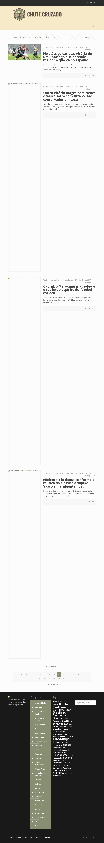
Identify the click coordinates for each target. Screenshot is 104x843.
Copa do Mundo (41, 737)
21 (59, 679)
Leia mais (90, 75)
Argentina (56, 702)
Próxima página (50, 684)
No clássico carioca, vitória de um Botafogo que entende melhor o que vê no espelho (67, 56)
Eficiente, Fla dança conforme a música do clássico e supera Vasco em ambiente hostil (68, 483)
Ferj (67, 737)
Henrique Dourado (60, 750)
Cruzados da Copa (41, 741)
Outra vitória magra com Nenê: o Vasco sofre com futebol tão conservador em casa (69, 96)
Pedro (63, 763)
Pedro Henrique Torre (64, 47)
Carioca (65, 718)
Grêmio (56, 747)
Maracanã (66, 757)
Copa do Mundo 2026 (63, 722)
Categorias (26, 37)
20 (54, 679)
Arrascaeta (64, 701)
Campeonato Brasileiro (39, 713)
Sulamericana (40, 813)
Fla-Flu (71, 737)
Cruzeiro (56, 732)
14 (78, 674)
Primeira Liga (39, 801)
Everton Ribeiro (59, 736)
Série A (37, 809)
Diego (62, 731)
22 (64, 679)
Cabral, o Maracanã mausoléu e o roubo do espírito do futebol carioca (69, 289)
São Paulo (63, 768)
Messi (55, 760)
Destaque (38, 746)
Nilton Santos (62, 760)
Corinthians (67, 726)
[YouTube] (94, 3)
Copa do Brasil (40, 733)
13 (73, 674)
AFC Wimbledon (41, 703)
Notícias (38, 784)
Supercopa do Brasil (42, 817)
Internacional (61, 752)
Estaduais (38, 750)
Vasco (37, 826)
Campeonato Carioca (39, 719)
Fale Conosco (13, 3)
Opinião (37, 788)
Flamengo (38, 754)
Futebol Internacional (39, 763)
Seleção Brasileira (41, 805)
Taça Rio (64, 770)
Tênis (36, 822)
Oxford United (40, 792)
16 (87, 674)
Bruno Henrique (59, 707)
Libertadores (60, 755)
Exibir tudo (90, 37)
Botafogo (38, 707)
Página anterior (53, 666)
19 (49, 679)
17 (40, 679)
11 (64, 674)
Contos (37, 729)
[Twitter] (91, 3)
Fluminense (39, 758)
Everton (65, 734)
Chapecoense (40, 725)
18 (45, 679)
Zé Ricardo (57, 776)
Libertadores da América (40, 774)
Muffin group (45, 837)
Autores (50, 37)
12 (68, 674)
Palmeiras (38, 796)
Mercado (38, 780)
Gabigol (67, 745)
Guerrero (63, 748)
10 (59, 674)
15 (82, 674)
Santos (69, 763)
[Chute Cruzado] (37, 14)
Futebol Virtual (40, 769)
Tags (39, 37)
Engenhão (57, 734)
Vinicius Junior (67, 773)
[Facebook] (87, 3)
